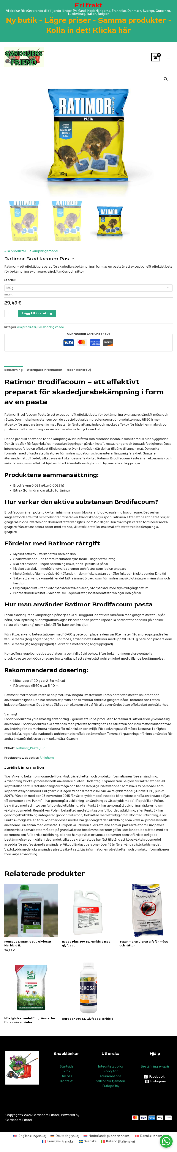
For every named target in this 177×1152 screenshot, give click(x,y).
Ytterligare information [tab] (44, 370)
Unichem (47, 758)
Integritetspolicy (110, 1066)
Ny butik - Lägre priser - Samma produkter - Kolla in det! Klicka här (88, 25)
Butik (66, 1071)
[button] (166, 79)
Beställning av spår (155, 1066)
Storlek (10, 280)
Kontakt (66, 1081)
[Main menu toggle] (168, 57)
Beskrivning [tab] (13, 370)
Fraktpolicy (110, 1086)
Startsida (66, 1066)
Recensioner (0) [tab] (78, 370)
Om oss (66, 1076)
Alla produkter (15, 251)
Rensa (8, 294)
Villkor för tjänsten (110, 1081)
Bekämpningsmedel (42, 251)
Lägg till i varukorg (37, 313)
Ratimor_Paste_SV (30, 748)
